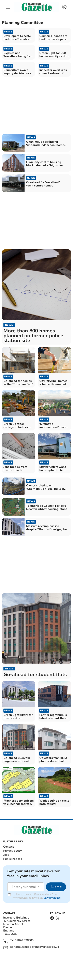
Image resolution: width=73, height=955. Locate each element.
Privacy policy (12, 851)
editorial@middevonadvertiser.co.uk (34, 947)
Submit (55, 887)
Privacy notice (52, 897)
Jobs (6, 855)
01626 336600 (24, 940)
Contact (8, 847)
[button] (8, 7)
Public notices (12, 859)
